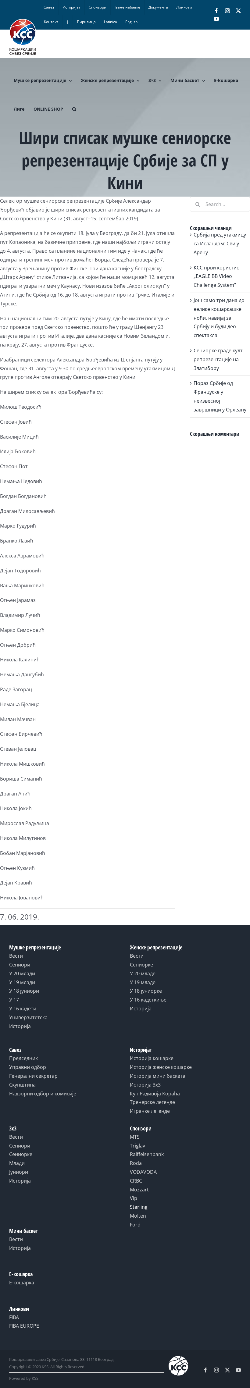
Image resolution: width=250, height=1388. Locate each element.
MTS (135, 1137)
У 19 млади (22, 982)
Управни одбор (27, 1067)
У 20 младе (142, 973)
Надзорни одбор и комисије (42, 1093)
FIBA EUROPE (24, 1325)
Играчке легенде (150, 1111)
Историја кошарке (151, 1058)
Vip (133, 1198)
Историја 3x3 (145, 1084)
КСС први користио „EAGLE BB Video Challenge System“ (217, 276)
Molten (138, 1215)
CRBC (136, 1180)
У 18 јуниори (24, 991)
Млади (17, 1163)
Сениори (19, 964)
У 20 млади (22, 973)
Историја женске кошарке (161, 1067)
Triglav (137, 1145)
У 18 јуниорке (146, 991)
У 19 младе (142, 982)
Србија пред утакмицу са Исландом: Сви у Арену (220, 243)
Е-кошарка (21, 1282)
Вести (16, 955)
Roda (136, 1163)
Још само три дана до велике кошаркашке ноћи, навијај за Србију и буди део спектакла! (219, 318)
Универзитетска (28, 1017)
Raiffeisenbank (147, 1154)
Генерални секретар (33, 1076)
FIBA (14, 1317)
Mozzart (139, 1189)
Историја (20, 1026)
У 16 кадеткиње (148, 999)
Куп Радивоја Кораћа (155, 1093)
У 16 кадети (22, 1008)
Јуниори (18, 1172)
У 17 (14, 999)
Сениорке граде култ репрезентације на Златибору (218, 359)
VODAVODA (143, 1172)
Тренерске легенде (152, 1102)
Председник (23, 1058)
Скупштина (22, 1084)
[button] (74, 109)
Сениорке (141, 964)
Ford (135, 1224)
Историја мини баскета (157, 1076)
